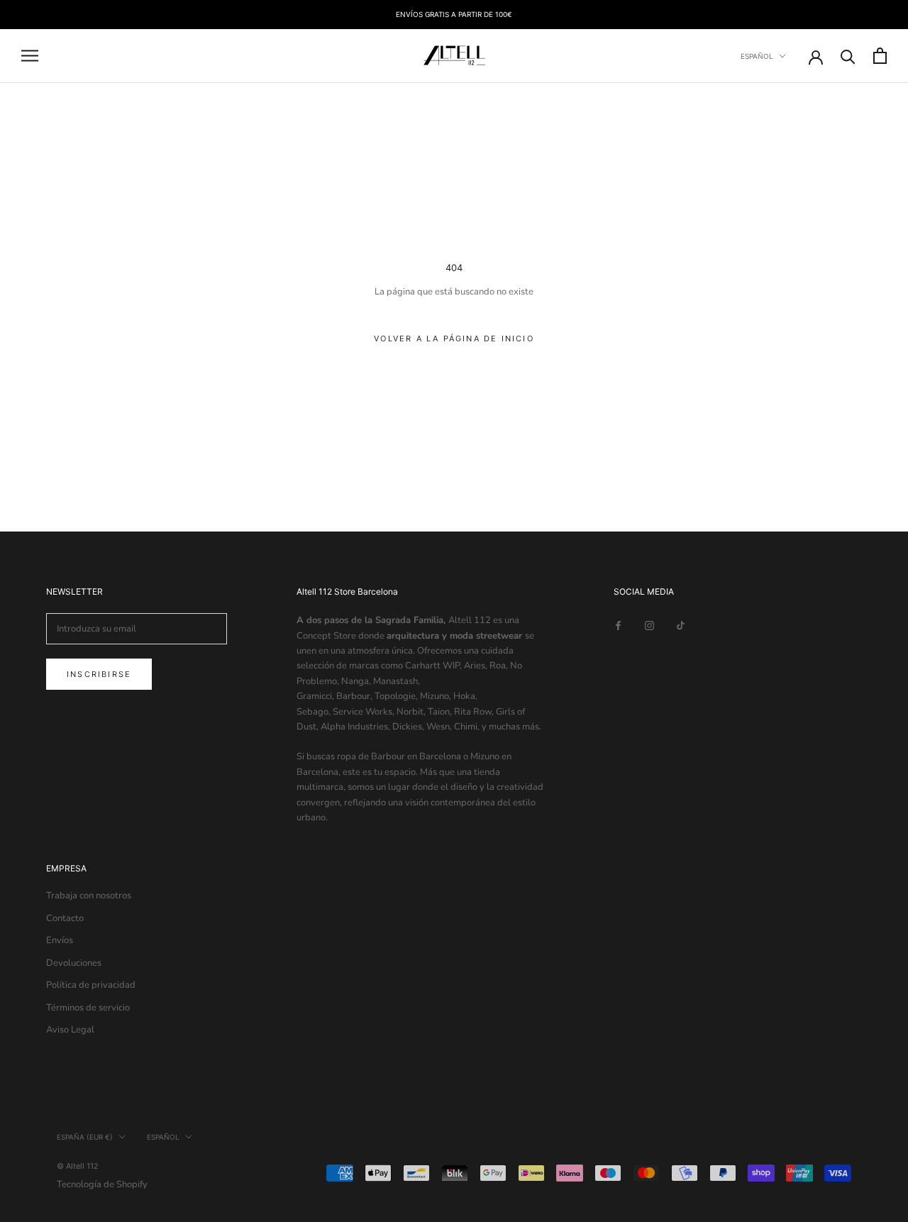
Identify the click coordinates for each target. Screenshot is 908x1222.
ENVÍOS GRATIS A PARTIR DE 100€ (454, 14)
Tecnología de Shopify (102, 1184)
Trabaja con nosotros (88, 895)
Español (757, 56)
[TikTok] (680, 624)
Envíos (59, 940)
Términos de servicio (88, 1007)
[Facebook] (618, 624)
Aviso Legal (70, 1029)
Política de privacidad (90, 985)
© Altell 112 (78, 1166)
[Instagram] (649, 624)
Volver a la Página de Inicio (454, 338)
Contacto (65, 918)
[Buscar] (848, 55)
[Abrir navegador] (29, 56)
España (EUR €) (85, 1137)
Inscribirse (99, 674)
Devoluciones (73, 963)
